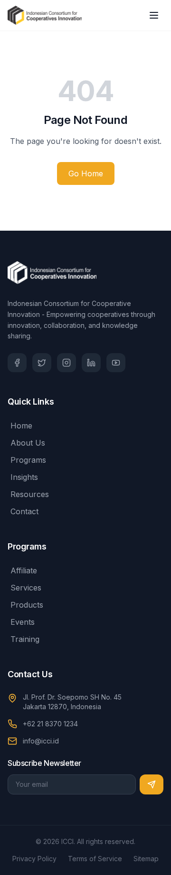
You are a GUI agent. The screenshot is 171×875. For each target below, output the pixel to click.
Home (21, 425)
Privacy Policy (34, 859)
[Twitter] (41, 362)
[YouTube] (115, 362)
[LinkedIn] (91, 362)
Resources (29, 494)
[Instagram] (66, 362)
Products (26, 605)
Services (25, 587)
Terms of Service (95, 859)
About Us (27, 443)
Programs (28, 460)
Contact (24, 511)
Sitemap (146, 859)
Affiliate (23, 570)
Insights (24, 477)
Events (22, 622)
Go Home (85, 173)
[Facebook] (17, 362)
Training (24, 639)
